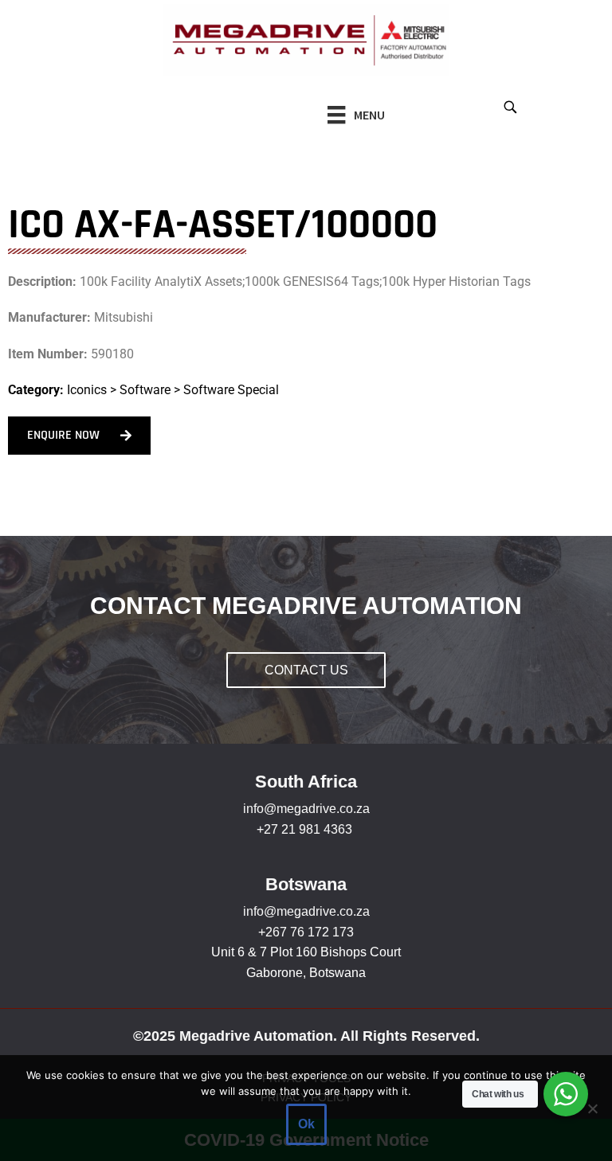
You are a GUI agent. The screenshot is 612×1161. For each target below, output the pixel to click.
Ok (306, 1124)
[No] (592, 1108)
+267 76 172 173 (306, 932)
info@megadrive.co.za (306, 808)
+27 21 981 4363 (304, 829)
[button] (509, 106)
